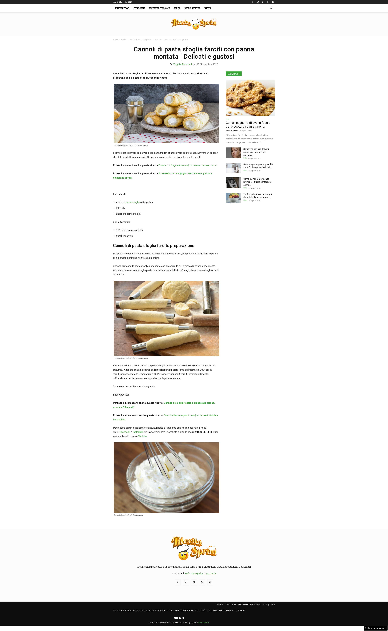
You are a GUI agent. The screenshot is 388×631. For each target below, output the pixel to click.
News (207, 8)
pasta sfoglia (133, 202)
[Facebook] (252, 2)
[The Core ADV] (179, 619)
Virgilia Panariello (183, 64)
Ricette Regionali (159, 8)
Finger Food (122, 8)
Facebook (125, 432)
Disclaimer (255, 604)
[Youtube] (272, 2)
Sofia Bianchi (232, 130)
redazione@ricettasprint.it (200, 573)
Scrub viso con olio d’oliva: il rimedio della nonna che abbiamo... (256, 152)
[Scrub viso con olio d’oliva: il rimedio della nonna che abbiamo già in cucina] (233, 152)
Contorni (139, 8)
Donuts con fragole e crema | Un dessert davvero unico (187, 165)
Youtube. (142, 436)
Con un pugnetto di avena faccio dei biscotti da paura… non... (248, 124)
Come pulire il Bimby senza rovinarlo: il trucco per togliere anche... (257, 182)
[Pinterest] (262, 2)
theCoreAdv (203, 622)
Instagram (138, 432)
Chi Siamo (231, 604)
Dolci (123, 39)
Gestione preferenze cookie (375, 628)
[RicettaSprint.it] (194, 24)
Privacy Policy (269, 604)
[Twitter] (267, 2)
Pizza (177, 8)
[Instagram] (257, 2)
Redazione (243, 604)
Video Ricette (192, 8)
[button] (271, 8)
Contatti (219, 604)
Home (115, 39)
